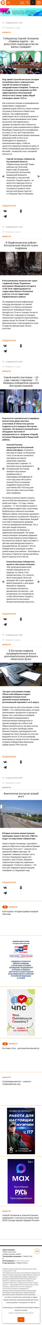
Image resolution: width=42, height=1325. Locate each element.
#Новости (6, 32)
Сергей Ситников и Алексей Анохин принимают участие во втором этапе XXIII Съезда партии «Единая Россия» (20, 1218)
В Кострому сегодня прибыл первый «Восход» (20, 912)
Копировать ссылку (11, 28)
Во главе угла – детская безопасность (20, 1048)
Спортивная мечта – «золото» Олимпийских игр (16, 1082)
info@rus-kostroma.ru (22, 1261)
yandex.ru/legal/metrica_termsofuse (21, 1313)
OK (21, 1319)
